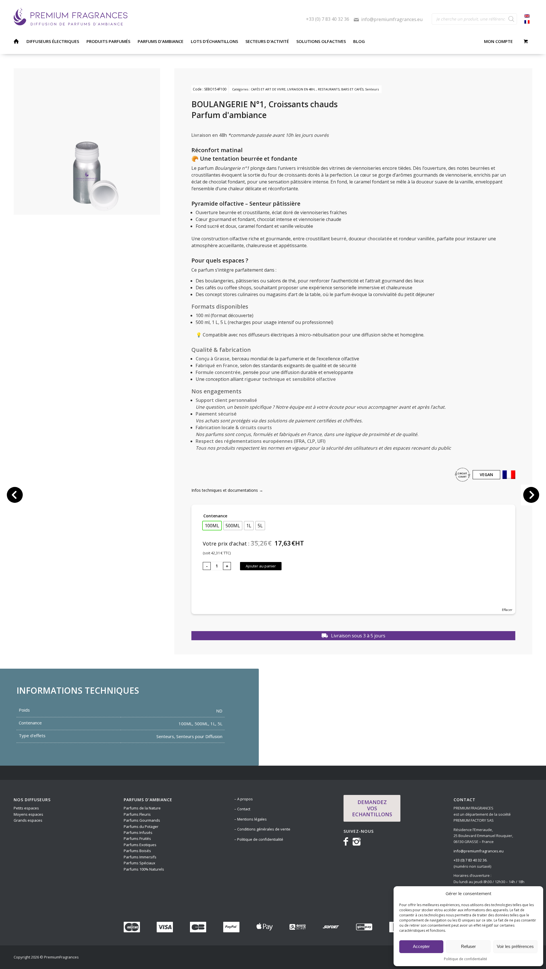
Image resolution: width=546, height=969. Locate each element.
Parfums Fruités (137, 838)
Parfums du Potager (141, 826)
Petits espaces (27, 808)
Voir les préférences (515, 946)
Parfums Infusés (138, 832)
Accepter (421, 946)
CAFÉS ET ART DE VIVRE (268, 89)
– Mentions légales (250, 819)
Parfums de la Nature (142, 808)
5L (220, 723)
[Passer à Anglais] (527, 16)
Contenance (215, 515)
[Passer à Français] (527, 22)
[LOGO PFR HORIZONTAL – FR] (160, 17)
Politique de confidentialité (465, 958)
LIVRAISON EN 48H (301, 89)
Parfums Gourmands (142, 820)
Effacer (507, 609)
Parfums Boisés (137, 850)
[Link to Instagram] (357, 841)
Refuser (468, 946)
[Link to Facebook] (347, 841)
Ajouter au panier (261, 566)
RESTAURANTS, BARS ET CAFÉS (340, 89)
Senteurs (372, 89)
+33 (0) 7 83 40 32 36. (470, 860)
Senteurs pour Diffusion (199, 736)
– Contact (242, 808)
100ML (185, 723)
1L (212, 723)
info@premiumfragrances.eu (392, 19)
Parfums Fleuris (137, 814)
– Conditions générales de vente (262, 829)
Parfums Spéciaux (139, 862)
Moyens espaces (28, 814)
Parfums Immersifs (140, 857)
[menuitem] (16, 41)
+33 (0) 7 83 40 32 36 (327, 19)
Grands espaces (28, 820)
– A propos (243, 798)
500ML (201, 723)
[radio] (212, 525)
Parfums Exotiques (140, 844)
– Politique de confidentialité (258, 839)
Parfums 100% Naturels (144, 869)
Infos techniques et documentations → (227, 490)
